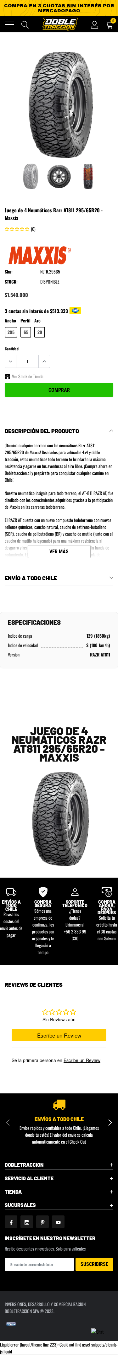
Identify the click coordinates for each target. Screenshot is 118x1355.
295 (11, 332)
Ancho (10, 320)
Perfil (25, 320)
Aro (37, 320)
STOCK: (11, 281)
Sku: (9, 271)
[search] (25, 24)
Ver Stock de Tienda (27, 376)
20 (39, 332)
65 (26, 332)
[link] (30, 176)
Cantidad (12, 348)
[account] (94, 24)
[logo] (60, 24)
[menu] (9, 24)
